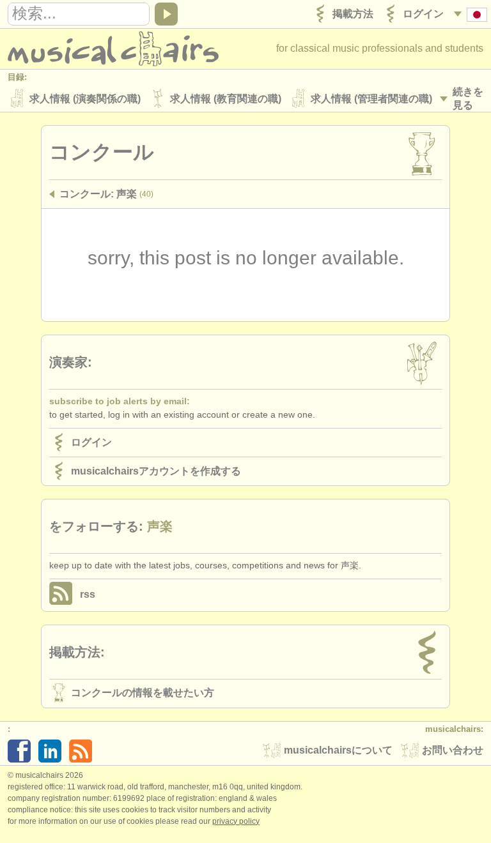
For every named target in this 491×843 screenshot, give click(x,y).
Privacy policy (236, 821)
